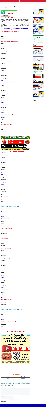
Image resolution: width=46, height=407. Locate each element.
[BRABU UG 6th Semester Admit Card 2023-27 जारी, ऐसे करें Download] (38, 12)
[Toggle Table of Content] (9, 15)
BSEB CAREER (24, 1)
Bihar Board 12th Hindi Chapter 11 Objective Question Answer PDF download (12, 309)
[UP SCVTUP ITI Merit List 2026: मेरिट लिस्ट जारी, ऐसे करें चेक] (38, 76)
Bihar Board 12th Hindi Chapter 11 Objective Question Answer (10, 206)
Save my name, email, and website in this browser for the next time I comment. (11, 399)
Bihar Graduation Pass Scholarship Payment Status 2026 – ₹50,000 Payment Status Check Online (38, 88)
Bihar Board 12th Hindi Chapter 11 (5, 382)
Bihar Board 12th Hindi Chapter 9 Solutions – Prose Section (8, 385)
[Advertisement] (15, 369)
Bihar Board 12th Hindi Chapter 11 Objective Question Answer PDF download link (16, 383)
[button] (33, 3)
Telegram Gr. (23, 376)
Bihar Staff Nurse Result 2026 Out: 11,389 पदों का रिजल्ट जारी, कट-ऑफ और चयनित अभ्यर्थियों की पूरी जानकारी (38, 71)
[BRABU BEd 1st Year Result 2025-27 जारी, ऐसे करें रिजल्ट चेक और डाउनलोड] (38, 39)
